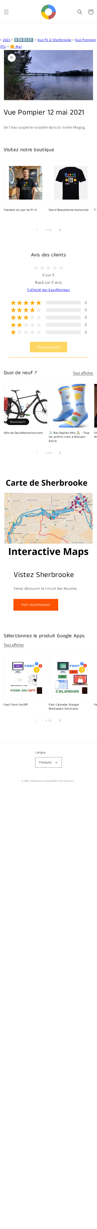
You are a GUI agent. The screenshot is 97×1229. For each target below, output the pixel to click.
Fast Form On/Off (16, 705)
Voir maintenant (35, 604)
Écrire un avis (48, 347)
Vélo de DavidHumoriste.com (23, 433)
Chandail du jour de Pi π (20, 210)
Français (45, 762)
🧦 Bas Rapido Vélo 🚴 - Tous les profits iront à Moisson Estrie (69, 437)
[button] (6, 11)
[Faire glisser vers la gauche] (37, 229)
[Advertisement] (48, 1009)
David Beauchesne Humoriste (69, 210)
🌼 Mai (16, 46)
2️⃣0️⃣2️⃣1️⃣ (23, 39)
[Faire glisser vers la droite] (59, 229)
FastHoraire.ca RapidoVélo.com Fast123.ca (52, 780)
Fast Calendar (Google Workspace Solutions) (64, 707)
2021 (6, 39)
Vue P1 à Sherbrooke (54, 39)
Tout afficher (83, 373)
